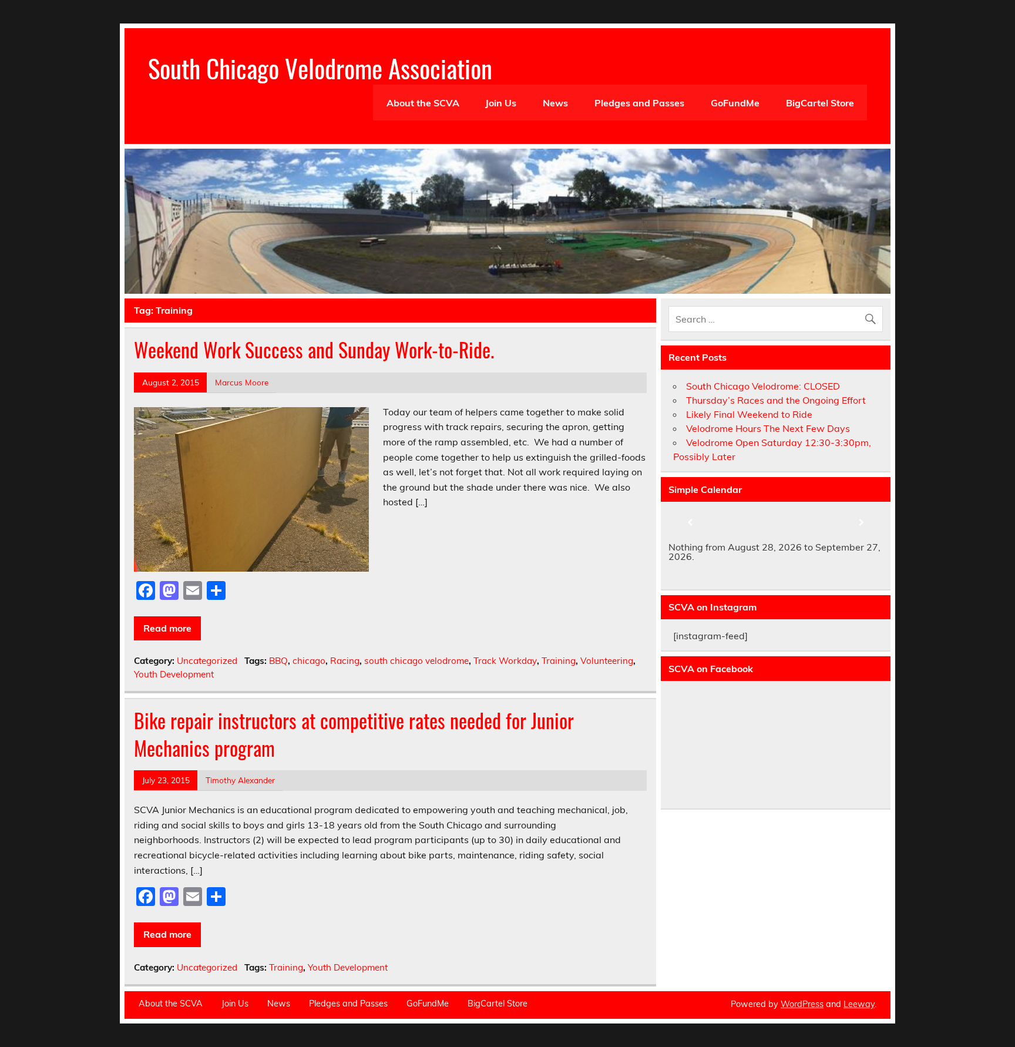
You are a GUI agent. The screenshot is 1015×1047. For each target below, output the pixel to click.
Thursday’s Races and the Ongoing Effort (776, 400)
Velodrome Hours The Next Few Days (768, 428)
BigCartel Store (820, 103)
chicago (309, 660)
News (555, 103)
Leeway (859, 1004)
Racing (344, 660)
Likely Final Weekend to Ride (749, 414)
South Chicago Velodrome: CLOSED (763, 386)
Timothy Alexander (240, 780)
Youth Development (174, 674)
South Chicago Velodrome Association (320, 67)
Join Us (500, 103)
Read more (167, 628)
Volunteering (606, 660)
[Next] (861, 522)
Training (559, 660)
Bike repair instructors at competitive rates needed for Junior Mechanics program (354, 734)
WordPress (802, 1004)
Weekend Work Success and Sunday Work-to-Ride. (314, 349)
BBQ (278, 660)
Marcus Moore (241, 382)
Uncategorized (207, 660)
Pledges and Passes (639, 103)
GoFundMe (735, 103)
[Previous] (689, 522)
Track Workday (505, 660)
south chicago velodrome (416, 660)
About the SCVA (422, 103)
